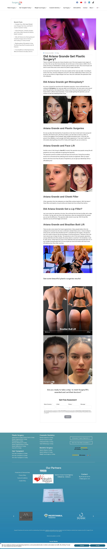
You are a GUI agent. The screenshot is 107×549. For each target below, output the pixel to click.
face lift (62, 150)
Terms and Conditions (62, 410)
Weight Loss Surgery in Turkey (47, 454)
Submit (68, 417)
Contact (85, 7)
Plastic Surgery (11, 7)
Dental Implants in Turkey (46, 437)
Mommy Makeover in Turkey (19, 442)
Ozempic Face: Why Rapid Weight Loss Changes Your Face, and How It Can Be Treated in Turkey (23, 25)
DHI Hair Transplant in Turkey (19, 455)
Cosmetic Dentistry (54, 7)
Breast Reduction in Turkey (19, 446)
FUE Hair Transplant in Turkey (19, 453)
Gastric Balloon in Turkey (46, 452)
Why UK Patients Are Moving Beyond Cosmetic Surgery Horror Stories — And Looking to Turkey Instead (24, 38)
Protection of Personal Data (22, 472)
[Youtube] (81, 2)
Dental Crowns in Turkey (46, 439)
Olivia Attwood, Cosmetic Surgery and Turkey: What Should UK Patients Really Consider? (23, 32)
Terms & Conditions (22, 478)
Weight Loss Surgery (40, 7)
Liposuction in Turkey (17, 437)
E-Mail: (58, 404)
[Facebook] (77, 2)
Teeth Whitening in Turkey (46, 443)
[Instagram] (85, 2)
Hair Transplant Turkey (25, 7)
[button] (81, 449)
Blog (57, 53)
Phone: (70, 404)
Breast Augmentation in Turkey (20, 444)
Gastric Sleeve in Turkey (46, 450)
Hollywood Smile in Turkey (46, 441)
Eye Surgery (66, 7)
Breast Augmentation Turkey (19, 439)
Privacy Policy (78, 410)
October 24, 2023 (49, 53)
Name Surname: (48, 404)
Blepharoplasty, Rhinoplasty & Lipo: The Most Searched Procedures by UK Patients (24, 45)
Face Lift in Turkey (16, 448)
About (91, 7)
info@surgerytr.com (84, 478)
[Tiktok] (93, 2)
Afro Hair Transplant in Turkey (20, 457)
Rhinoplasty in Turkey (17, 441)
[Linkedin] (89, 2)
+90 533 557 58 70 (85, 476)
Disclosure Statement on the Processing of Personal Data (77, 411)
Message (83, 404)
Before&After (77, 7)
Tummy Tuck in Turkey (28, 437)
